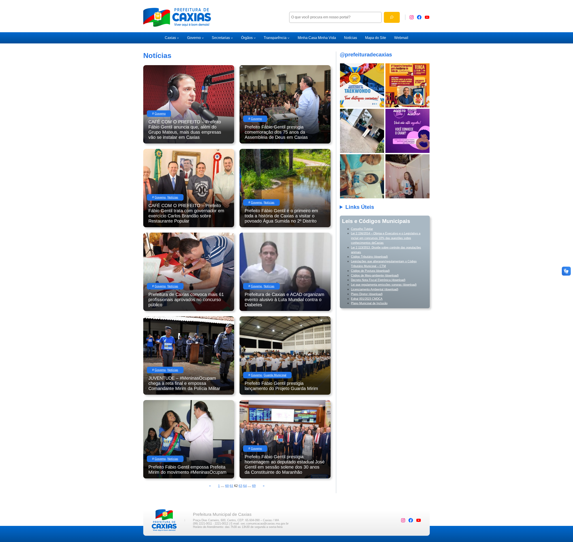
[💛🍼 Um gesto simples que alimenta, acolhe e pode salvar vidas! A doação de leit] (362, 131)
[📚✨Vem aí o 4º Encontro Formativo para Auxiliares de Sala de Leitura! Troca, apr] (407, 85)
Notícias (172, 197)
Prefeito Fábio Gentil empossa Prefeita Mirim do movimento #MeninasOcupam (187, 470)
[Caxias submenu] (178, 38)
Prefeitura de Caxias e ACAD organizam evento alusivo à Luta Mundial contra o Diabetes (284, 299)
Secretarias (221, 38)
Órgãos (247, 38)
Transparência (275, 38)
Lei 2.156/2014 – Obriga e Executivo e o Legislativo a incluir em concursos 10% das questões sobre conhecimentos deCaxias (385, 238)
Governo (194, 38)
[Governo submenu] (203, 38)
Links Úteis (359, 207)
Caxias (170, 38)
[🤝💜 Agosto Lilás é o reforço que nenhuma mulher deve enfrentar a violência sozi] (407, 131)
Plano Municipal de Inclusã (368, 303)
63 (240, 486)
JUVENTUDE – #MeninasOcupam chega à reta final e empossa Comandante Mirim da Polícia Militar (185, 383)
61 (231, 486)
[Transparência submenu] (288, 38)
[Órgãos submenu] (255, 38)
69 (254, 486)
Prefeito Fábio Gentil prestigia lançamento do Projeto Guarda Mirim (281, 386)
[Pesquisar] (392, 17)
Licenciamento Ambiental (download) (374, 289)
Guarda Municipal (275, 375)
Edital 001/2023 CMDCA (367, 298)
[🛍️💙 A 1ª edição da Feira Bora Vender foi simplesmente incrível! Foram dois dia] (362, 176)
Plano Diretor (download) (367, 294)
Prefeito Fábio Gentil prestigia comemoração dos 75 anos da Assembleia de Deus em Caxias (276, 132)
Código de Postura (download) (370, 270)
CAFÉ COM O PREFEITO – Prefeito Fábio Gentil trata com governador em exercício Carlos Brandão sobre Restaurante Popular (186, 213)
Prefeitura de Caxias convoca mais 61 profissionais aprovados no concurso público (186, 299)
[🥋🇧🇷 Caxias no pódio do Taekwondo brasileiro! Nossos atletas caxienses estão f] (362, 85)
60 (227, 486)
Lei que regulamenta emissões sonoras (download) (384, 284)
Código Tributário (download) (369, 256)
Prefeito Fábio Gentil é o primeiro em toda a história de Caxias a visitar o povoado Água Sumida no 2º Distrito (281, 215)
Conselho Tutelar (362, 229)
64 (245, 486)
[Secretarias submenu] (232, 38)
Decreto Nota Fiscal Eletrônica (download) (378, 280)
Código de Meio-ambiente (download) (375, 275)
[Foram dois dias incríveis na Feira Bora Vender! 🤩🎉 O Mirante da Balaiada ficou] (407, 176)
